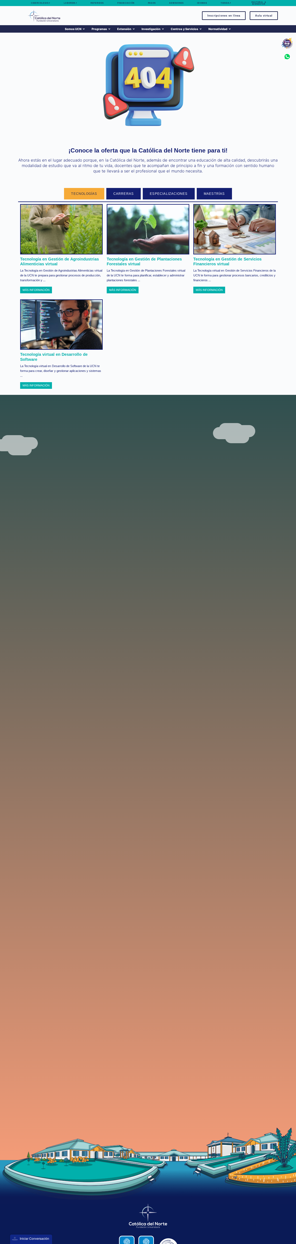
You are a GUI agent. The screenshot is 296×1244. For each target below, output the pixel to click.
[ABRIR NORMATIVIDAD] (229, 29)
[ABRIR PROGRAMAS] (109, 29)
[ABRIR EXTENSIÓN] (133, 29)
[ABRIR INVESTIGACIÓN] (162, 29)
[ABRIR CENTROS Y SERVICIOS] (200, 29)
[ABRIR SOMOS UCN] (83, 29)
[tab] (84, 193)
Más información (36, 290)
